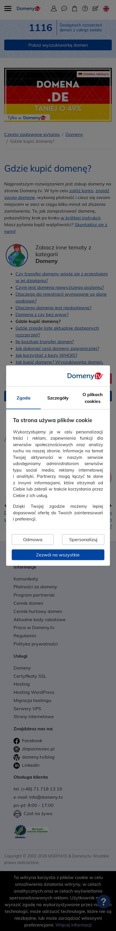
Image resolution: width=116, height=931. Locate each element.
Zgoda (23, 398)
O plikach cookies (92, 398)
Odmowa (33, 539)
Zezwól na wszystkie (58, 555)
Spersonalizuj (83, 539)
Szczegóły (58, 398)
